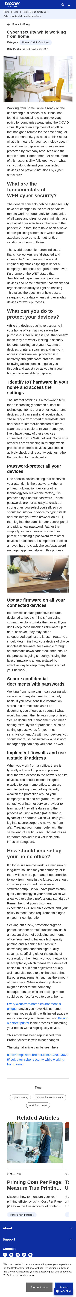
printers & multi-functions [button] (49, 1097)
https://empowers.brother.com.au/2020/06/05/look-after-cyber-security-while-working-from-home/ (37, 1059)
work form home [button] (38, 1105)
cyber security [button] (20, 1097)
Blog (16, 12)
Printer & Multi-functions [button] (35, 42)
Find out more (39, 1287)
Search (63, 4)
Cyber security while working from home (23, 16)
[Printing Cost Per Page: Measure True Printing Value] (35, 1146)
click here (28, 1275)
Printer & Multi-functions (34, 12)
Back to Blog (21, 24)
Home (6, 12)
